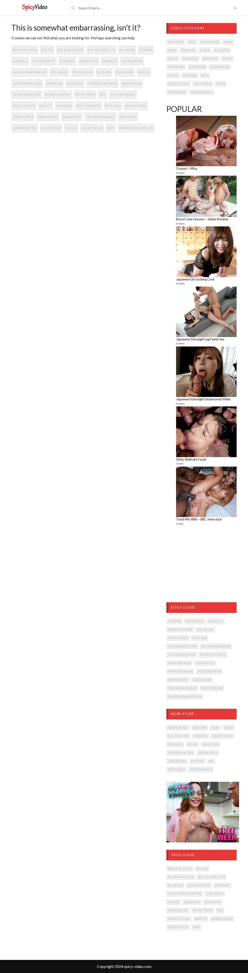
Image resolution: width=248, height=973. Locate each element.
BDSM (172, 50)
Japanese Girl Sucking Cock (195, 279)
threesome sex (25, 128)
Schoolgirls (178, 83)
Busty (173, 58)
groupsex (54, 83)
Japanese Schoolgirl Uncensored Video (203, 399)
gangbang (124, 72)
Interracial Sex (180, 752)
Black (205, 50)
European (190, 58)
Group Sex (176, 66)
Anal (192, 41)
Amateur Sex (178, 727)
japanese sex (132, 83)
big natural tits (101, 49)
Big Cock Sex (178, 735)
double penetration (29, 72)
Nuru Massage (179, 663)
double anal (132, 61)
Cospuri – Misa (186, 168)
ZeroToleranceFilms (136, 128)
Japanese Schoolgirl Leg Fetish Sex (200, 339)
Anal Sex (199, 727)
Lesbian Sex (177, 761)
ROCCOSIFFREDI (89, 105)
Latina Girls (208, 752)
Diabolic (109, 61)
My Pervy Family (58, 94)
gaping (144, 72)
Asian (228, 41)
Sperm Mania (48, 116)
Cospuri (145, 49)
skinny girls (23, 116)
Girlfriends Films (27, 83)
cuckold (20, 61)
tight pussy (51, 128)
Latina (173, 75)
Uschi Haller (92, 128)
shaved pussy (136, 105)
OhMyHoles (205, 663)
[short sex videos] (34, 8)
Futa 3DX (104, 72)
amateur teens (25, 49)
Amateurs (176, 41)
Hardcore (197, 66)
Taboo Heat (71, 116)
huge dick (75, 83)
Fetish (227, 58)
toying (71, 128)
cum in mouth (43, 61)
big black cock (70, 49)
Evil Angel (59, 72)
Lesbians (190, 75)
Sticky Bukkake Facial (191, 459)
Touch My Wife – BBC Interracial (199, 519)
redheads (64, 105)
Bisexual (188, 50)
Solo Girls (202, 83)
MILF (205, 75)
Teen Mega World (100, 116)
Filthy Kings (82, 72)
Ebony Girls (222, 735)
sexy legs (113, 105)
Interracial (220, 66)
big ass (47, 49)
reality (46, 105)
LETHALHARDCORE (26, 94)
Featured (210, 58)
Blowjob (222, 50)
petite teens (85, 94)
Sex (211, 761)
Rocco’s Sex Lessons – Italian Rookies (202, 219)
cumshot (67, 61)
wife (111, 128)
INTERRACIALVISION (102, 83)
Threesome (177, 92)
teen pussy (128, 116)
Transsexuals (201, 92)
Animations (210, 41)
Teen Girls (176, 769)
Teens (220, 83)
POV (103, 94)
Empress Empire (180, 629)
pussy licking (24, 105)
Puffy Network (122, 94)
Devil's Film (88, 61)
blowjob (127, 49)
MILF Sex (197, 761)
